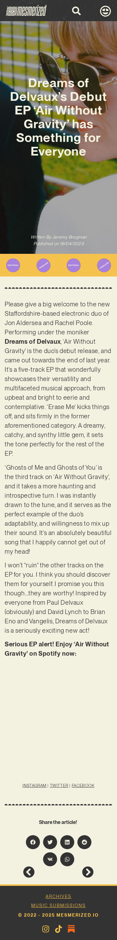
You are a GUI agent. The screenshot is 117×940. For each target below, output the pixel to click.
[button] (33, 842)
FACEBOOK (83, 785)
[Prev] (40, 872)
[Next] (76, 872)
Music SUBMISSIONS (58, 905)
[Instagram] (46, 929)
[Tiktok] (58, 929)
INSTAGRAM (34, 785)
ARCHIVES (58, 896)
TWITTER (59, 785)
